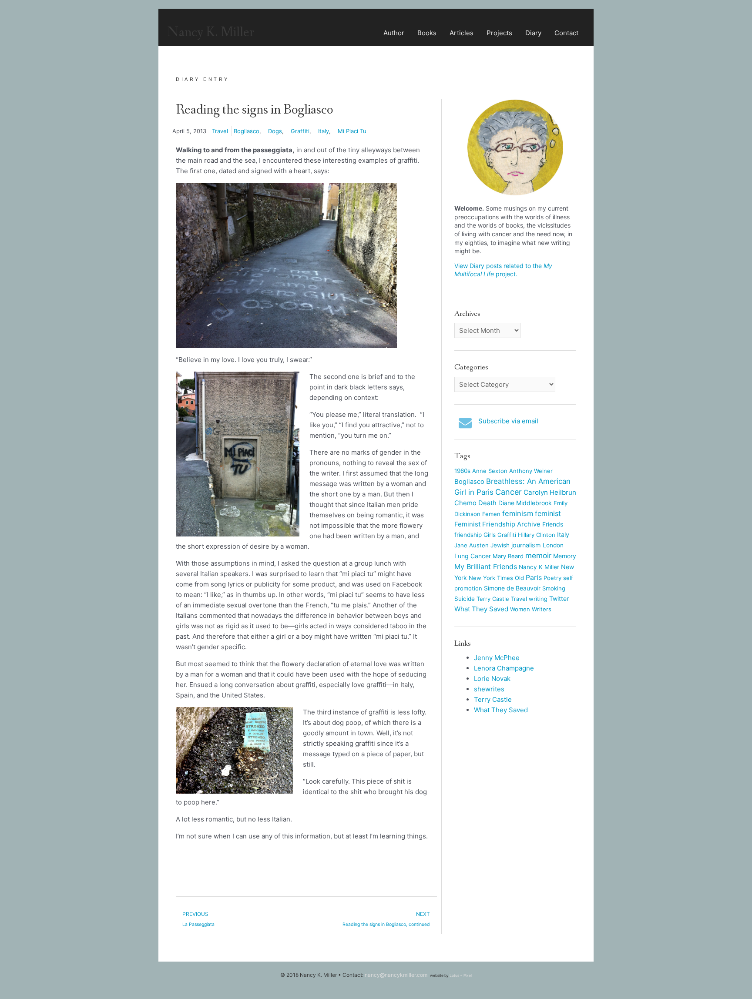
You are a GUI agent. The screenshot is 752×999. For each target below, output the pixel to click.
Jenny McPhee (497, 658)
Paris (534, 577)
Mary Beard (508, 556)
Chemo (465, 503)
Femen (491, 513)
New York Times (491, 577)
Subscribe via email (508, 421)
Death (487, 503)
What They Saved (481, 609)
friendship (468, 534)
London (553, 545)
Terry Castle (493, 598)
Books (426, 33)
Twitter (559, 598)
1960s (462, 470)
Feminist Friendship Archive (497, 524)
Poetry (552, 577)
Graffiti (300, 130)
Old (519, 577)
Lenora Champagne (504, 668)
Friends (552, 524)
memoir (538, 555)
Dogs (275, 130)
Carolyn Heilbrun (550, 492)
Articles (461, 33)
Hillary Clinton (536, 534)
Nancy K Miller (539, 566)
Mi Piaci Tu (352, 130)
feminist (548, 513)
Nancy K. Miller (210, 32)
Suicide (464, 598)
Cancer (508, 491)
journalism (526, 545)
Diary (533, 33)
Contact (566, 33)
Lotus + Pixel (461, 975)
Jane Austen (471, 545)
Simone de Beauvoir (512, 588)
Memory (564, 556)
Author (393, 33)
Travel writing (529, 598)
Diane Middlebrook (525, 502)
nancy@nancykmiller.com (396, 975)
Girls (489, 534)
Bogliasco (246, 130)
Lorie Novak (492, 678)
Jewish (500, 545)
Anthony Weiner (531, 470)
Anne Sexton (489, 470)
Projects (499, 33)
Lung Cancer (472, 556)
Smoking (553, 588)
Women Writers (530, 609)
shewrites (489, 689)
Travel (220, 130)
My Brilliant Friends (485, 566)
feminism (517, 513)
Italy (323, 130)
